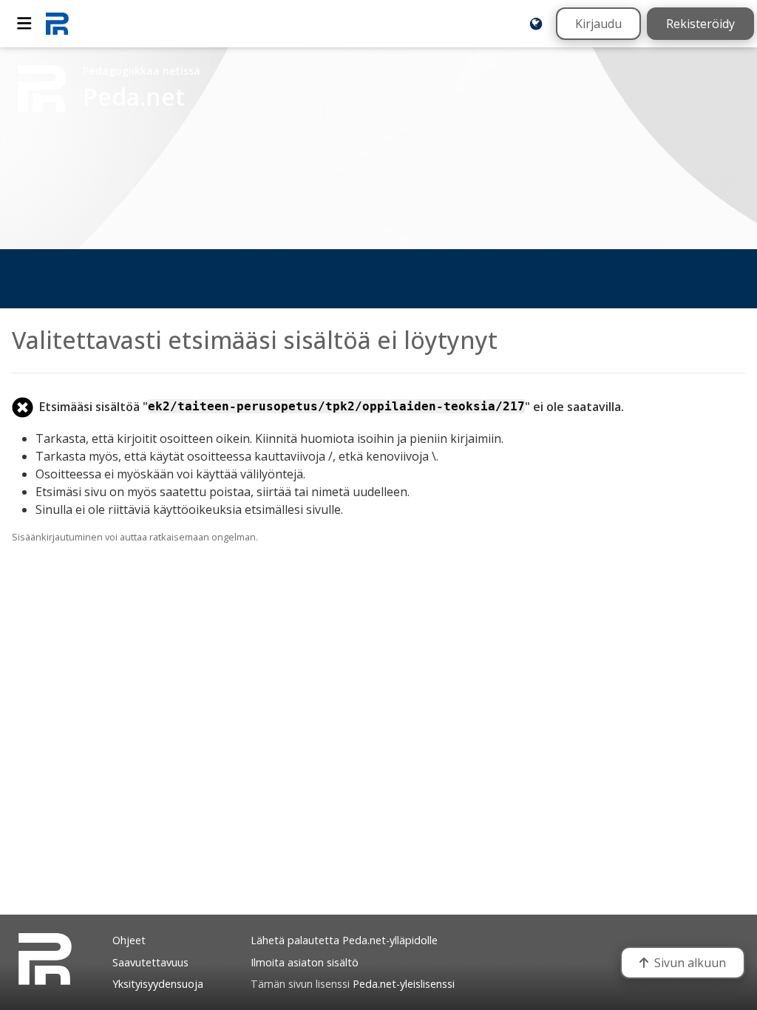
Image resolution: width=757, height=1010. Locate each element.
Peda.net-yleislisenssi (404, 984)
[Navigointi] (24, 23)
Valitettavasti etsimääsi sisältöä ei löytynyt (255, 340)
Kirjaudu (598, 24)
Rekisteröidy (700, 24)
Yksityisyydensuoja (157, 984)
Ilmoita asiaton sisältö (305, 962)
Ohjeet (129, 940)
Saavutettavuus (150, 962)
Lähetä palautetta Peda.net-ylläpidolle (344, 940)
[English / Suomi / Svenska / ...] (536, 24)
